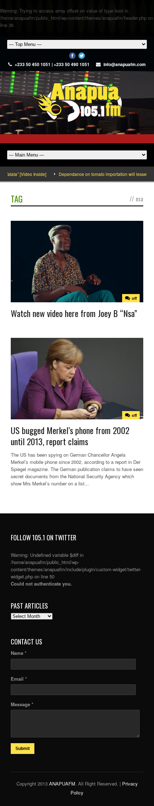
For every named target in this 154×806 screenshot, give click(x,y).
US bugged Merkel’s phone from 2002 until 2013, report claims (70, 436)
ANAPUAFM (62, 783)
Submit (22, 748)
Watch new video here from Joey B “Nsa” (74, 313)
